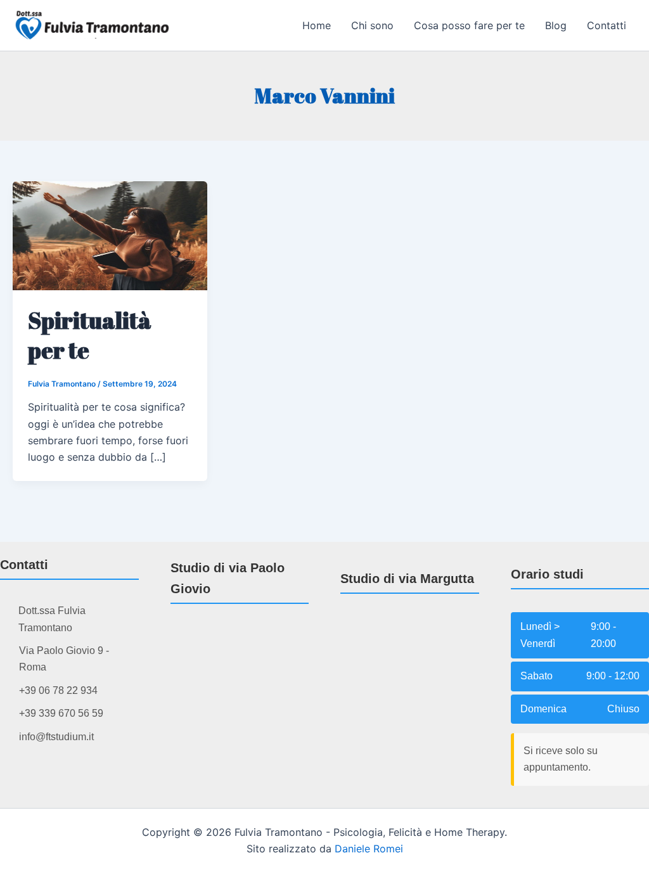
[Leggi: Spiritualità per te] (110, 234)
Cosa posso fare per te (469, 25)
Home (316, 25)
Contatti (606, 25)
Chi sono (372, 25)
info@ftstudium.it (56, 736)
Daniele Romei (369, 848)
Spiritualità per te (89, 335)
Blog (556, 25)
